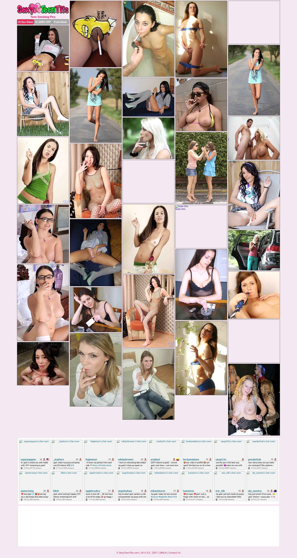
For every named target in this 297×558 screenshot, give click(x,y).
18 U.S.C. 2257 (149, 552)
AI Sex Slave (25, 21)
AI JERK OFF (43, 21)
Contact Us (174, 552)
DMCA (163, 552)
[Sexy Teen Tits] (43, 9)
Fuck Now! (60, 21)
